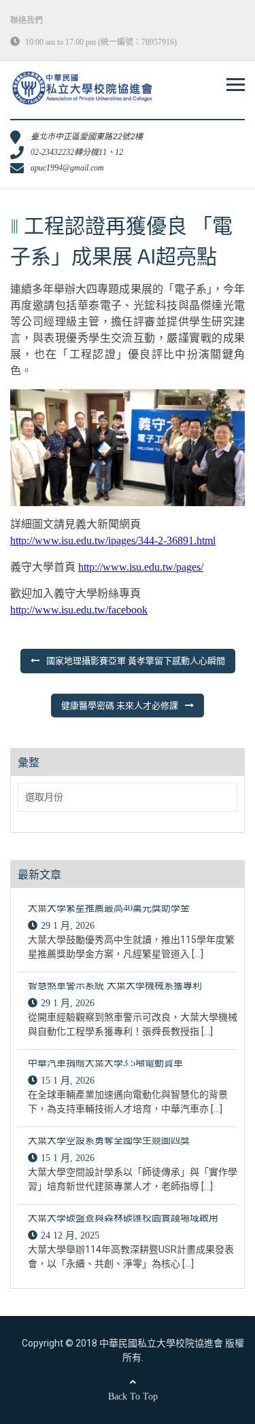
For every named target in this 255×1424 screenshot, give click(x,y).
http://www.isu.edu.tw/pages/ (140, 567)
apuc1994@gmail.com (67, 168)
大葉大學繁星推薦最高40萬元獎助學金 (109, 908)
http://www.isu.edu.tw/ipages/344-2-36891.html (113, 540)
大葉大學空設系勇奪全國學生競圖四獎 (109, 1140)
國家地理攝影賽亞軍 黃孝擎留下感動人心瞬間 (135, 661)
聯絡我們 (26, 20)
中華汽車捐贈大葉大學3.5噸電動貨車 (105, 1063)
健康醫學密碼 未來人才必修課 (119, 705)
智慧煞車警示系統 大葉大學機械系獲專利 (115, 985)
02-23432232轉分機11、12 (77, 152)
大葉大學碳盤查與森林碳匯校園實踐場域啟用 (123, 1218)
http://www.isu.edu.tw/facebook (79, 610)
